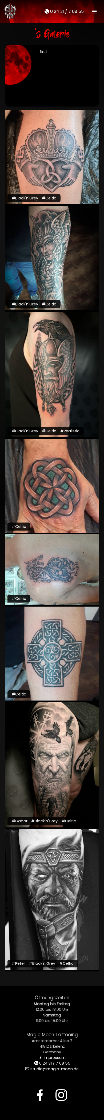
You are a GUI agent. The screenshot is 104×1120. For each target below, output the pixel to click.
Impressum (52, 1057)
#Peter (18, 963)
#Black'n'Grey (25, 198)
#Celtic (49, 198)
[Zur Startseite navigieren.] (10, 11)
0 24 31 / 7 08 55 (64, 11)
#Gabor (19, 821)
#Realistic (69, 431)
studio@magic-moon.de (52, 1069)
